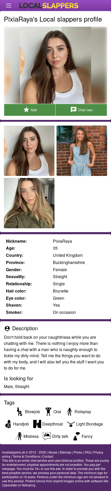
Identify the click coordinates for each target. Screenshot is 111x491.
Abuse (52, 452)
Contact (47, 456)
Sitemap (65, 452)
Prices (78, 452)
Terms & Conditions (26, 456)
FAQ (88, 452)
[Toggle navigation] (8, 5)
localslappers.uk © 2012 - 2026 (24, 452)
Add (30, 109)
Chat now (81, 109)
